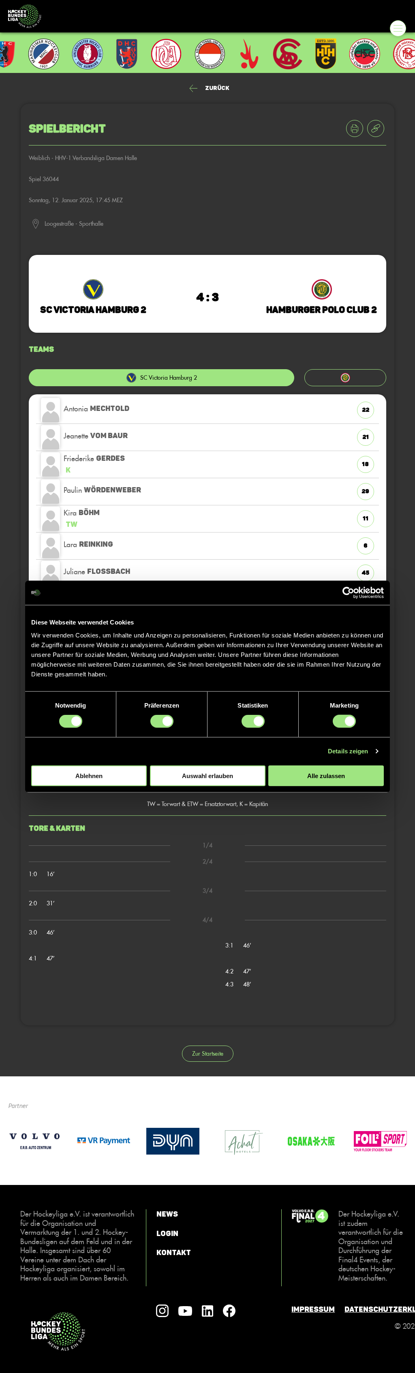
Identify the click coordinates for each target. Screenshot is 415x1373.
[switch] (161, 721)
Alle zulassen (326, 775)
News (167, 1214)
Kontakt (173, 1252)
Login (167, 1233)
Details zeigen (348, 751)
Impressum (313, 1309)
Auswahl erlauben (207, 775)
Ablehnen (89, 775)
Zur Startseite (207, 1053)
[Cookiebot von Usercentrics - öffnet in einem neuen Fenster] (348, 593)
